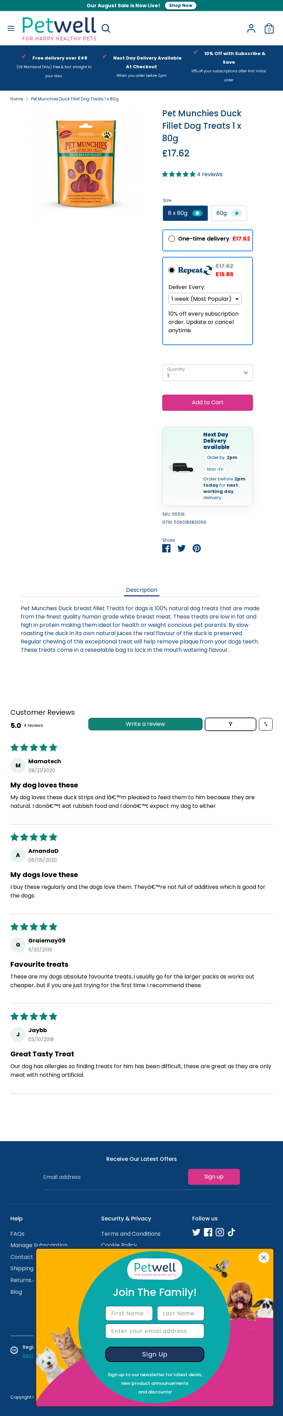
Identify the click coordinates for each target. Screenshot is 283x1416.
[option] (54, 68)
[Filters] (230, 724)
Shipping (21, 1268)
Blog (16, 1292)
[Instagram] (220, 1232)
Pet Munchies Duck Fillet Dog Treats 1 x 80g (75, 99)
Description (141, 590)
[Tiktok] (231, 1232)
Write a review (145, 724)
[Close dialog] (263, 1257)
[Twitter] (196, 1232)
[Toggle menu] (10, 28)
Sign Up (155, 1354)
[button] (179, 174)
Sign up (214, 1177)
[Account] (251, 25)
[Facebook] (208, 1232)
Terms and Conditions (130, 1234)
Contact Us (25, 1257)
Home (16, 99)
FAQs (17, 1234)
